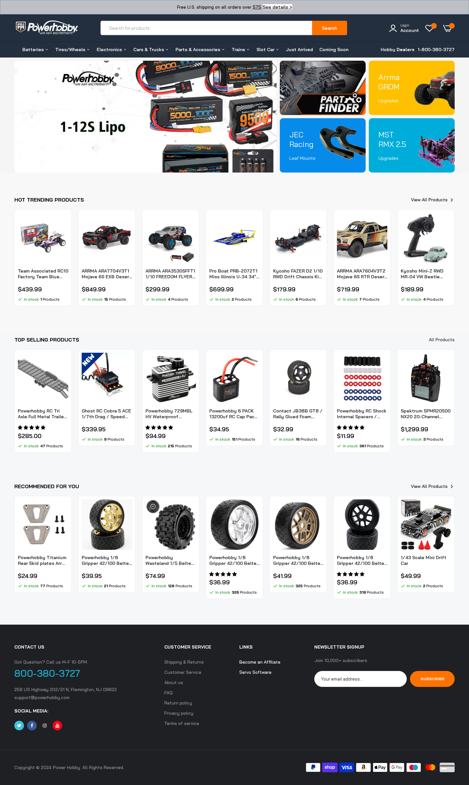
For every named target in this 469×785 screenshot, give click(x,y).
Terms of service (181, 723)
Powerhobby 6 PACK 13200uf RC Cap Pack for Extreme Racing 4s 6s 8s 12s (233, 413)
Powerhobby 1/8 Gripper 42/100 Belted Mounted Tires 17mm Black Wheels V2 (362, 560)
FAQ (168, 693)
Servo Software (255, 672)
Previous (32, 117)
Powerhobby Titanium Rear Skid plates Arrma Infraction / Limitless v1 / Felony (43, 560)
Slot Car (266, 49)
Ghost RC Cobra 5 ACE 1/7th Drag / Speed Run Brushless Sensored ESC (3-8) (106, 413)
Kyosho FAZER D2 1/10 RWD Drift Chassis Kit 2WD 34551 (298, 274)
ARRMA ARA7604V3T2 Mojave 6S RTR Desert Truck (361, 274)
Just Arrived (299, 49)
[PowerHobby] (46, 30)
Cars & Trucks (149, 49)
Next (259, 117)
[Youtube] (57, 725)
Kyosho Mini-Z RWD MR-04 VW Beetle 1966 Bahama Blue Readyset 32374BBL (424, 274)
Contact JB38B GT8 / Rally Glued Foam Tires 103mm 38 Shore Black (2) (298, 413)
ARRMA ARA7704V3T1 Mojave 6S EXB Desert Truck (106, 274)
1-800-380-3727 (436, 49)
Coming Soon (333, 49)
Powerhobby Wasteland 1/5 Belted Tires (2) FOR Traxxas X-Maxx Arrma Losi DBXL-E (169, 560)
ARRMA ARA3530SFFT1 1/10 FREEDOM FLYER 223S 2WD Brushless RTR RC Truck (170, 274)
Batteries (33, 49)
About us (173, 682)
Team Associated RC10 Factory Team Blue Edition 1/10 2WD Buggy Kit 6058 (43, 274)
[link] (145, 117)
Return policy (178, 703)
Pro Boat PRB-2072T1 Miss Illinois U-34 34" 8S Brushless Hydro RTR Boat (233, 274)
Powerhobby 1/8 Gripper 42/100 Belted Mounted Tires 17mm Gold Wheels (107, 560)
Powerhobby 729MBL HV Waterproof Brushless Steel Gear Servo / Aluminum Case (168, 413)
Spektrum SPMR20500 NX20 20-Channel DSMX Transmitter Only (425, 413)
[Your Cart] (449, 28)
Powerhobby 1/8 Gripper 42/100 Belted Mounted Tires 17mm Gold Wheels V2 (298, 560)
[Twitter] (19, 725)
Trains (239, 49)
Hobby (397, 49)
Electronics (110, 49)
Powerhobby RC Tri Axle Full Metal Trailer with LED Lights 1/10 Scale (41, 413)
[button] (32, 427)
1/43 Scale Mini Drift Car (423, 560)
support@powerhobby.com (42, 697)
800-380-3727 (47, 673)
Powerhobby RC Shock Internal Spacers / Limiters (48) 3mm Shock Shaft (361, 413)
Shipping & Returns (184, 662)
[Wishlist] (431, 28)
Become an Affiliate (259, 662)
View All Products (429, 200)
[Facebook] (32, 725)
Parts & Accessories (198, 49)
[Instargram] (44, 725)
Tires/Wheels (70, 49)
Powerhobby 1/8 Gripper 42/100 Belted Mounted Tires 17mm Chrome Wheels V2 (234, 560)
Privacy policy (178, 713)
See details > (277, 7)
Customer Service (182, 672)
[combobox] (206, 28)
